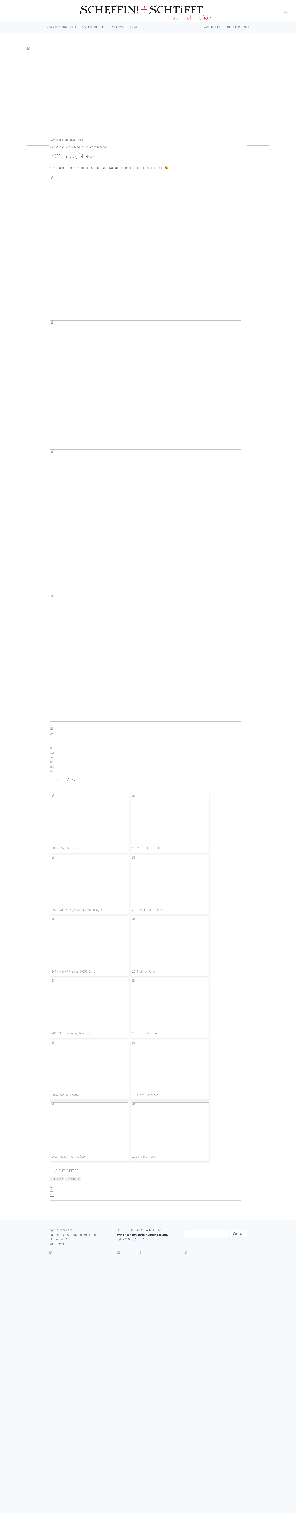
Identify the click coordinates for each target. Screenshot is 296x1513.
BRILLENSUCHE (238, 27)
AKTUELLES (56, 140)
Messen (58, 1178)
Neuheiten (74, 1178)
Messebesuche (74, 140)
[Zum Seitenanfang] (145, 750)
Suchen (238, 1233)
